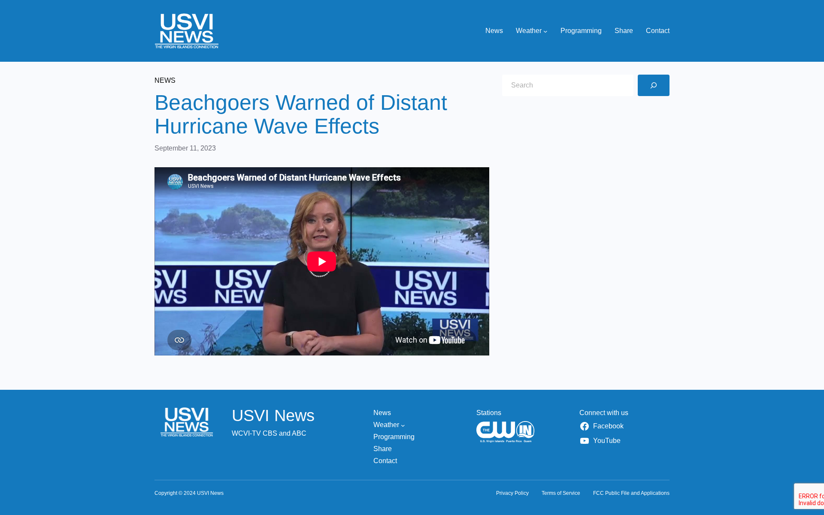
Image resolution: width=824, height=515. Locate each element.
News (165, 80)
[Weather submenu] (545, 31)
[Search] (654, 85)
